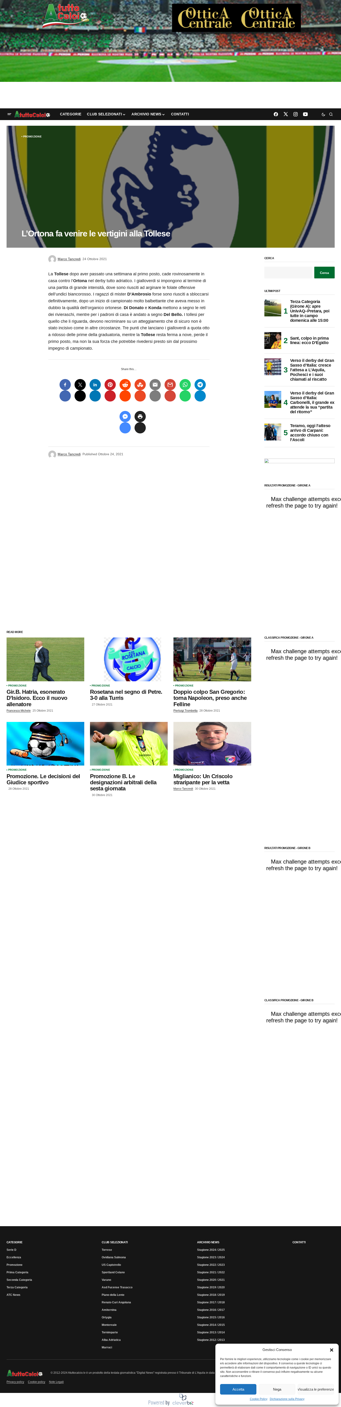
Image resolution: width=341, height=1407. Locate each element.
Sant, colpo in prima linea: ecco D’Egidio (309, 340)
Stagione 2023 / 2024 (211, 1257)
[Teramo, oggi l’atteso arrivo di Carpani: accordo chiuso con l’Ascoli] (272, 432)
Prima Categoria (17, 1272)
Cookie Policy (258, 1399)
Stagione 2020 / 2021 (211, 1280)
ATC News (13, 1295)
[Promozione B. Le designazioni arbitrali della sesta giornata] (129, 744)
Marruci (107, 1347)
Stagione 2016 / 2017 (211, 1310)
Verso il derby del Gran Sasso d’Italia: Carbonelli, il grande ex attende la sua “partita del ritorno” (312, 402)
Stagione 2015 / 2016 (211, 1317)
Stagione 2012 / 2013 (211, 1340)
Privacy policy (15, 1382)
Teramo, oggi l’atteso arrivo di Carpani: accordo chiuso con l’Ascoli (310, 433)
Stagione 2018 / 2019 (211, 1295)
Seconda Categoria (19, 1280)
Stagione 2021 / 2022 (211, 1272)
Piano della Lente (113, 1295)
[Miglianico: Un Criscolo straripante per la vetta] (212, 744)
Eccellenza (14, 1257)
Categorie (14, 1242)
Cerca (269, 258)
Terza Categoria (17, 1287)
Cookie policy (36, 1382)
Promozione (32, 136)
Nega (277, 1389)
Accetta (238, 1389)
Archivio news (208, 1242)
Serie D (11, 1250)
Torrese (107, 1250)
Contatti (299, 1242)
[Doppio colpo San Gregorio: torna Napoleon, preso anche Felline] (212, 659)
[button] (331, 1349)
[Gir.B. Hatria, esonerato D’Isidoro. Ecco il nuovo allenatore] (45, 659)
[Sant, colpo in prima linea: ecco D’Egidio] (272, 340)
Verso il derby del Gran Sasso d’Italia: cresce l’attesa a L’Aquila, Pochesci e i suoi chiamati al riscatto (312, 369)
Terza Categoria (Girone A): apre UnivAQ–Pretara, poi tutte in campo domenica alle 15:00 (310, 311)
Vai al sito (237, 10)
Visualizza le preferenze (316, 1389)
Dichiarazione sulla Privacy (287, 1399)
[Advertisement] (170, 71)
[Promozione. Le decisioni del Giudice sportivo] (45, 744)
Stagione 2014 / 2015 (211, 1325)
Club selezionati (114, 1242)
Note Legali (56, 1382)
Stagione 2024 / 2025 (211, 1250)
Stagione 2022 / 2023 (211, 1265)
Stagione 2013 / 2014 (211, 1332)
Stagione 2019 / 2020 (211, 1287)
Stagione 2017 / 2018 (211, 1302)
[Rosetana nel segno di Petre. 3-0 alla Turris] (129, 659)
